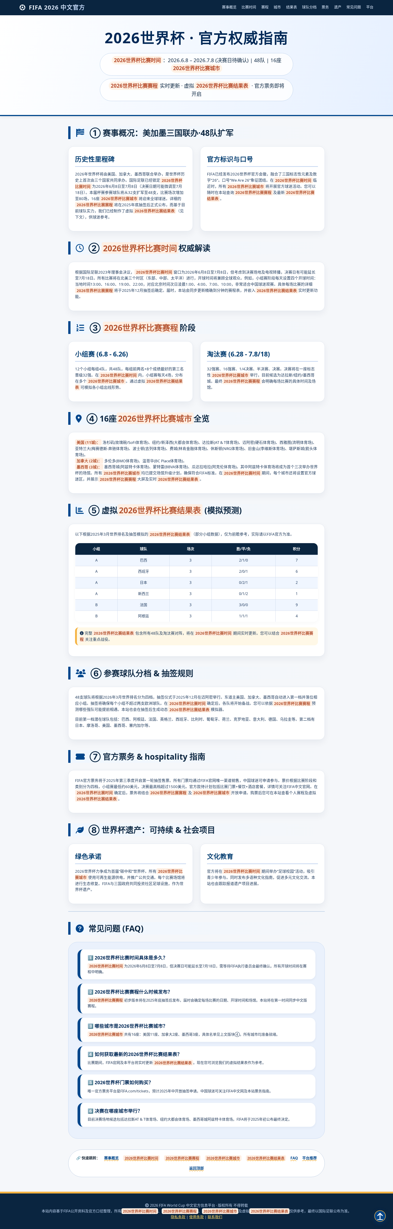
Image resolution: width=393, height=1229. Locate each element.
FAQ (294, 1157)
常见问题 (353, 7)
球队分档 (309, 7)
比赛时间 (249, 7)
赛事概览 (229, 7)
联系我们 (215, 1216)
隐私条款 (178, 1216)
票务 (325, 7)
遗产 (337, 7)
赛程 (265, 7)
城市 (277, 7)
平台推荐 (309, 1157)
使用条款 (196, 1216)
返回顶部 (196, 1168)
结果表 (291, 7)
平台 (369, 7)
